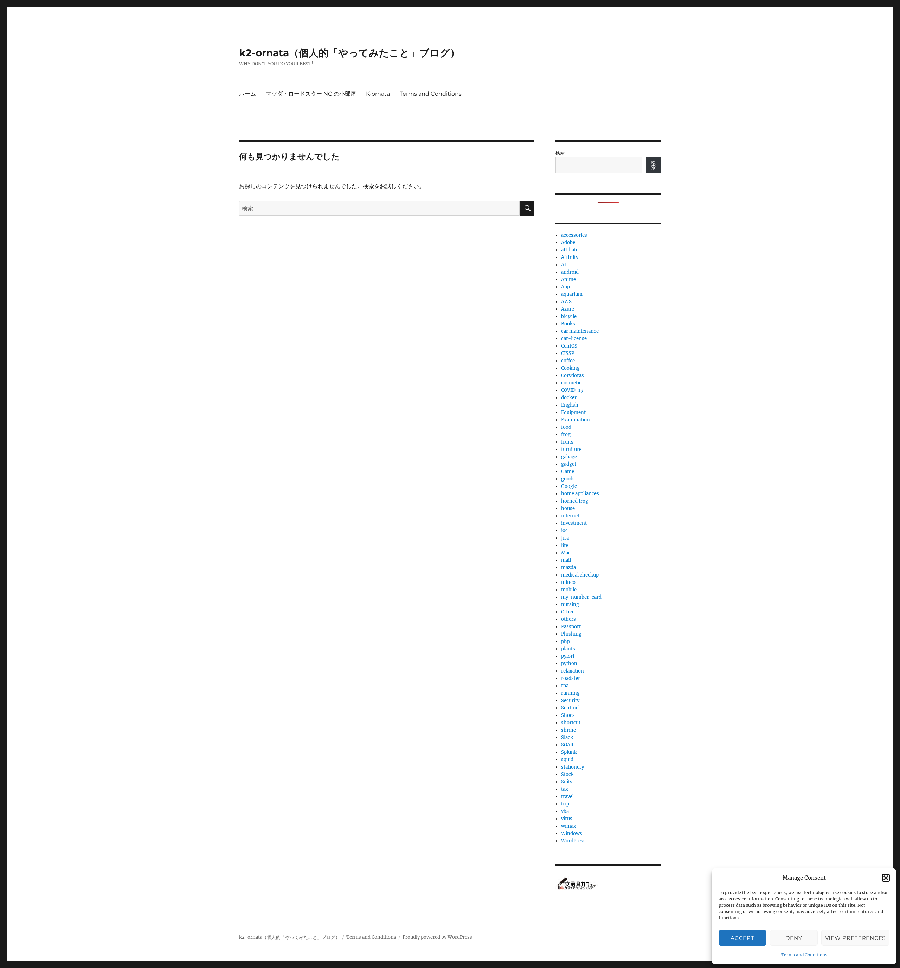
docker (569, 398)
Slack (567, 737)
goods (568, 479)
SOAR (567, 745)
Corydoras (572, 375)
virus (566, 819)
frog (566, 435)
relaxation (572, 671)
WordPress (573, 841)
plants (568, 649)
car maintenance (580, 331)
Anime (568, 279)
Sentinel (570, 708)
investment (574, 523)
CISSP (567, 353)
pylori (567, 656)
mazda (568, 568)
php (565, 641)
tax (564, 789)
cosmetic (571, 383)
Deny (793, 938)
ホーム (247, 93)
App (565, 287)
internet (570, 516)
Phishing (571, 634)
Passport (571, 627)
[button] (885, 877)
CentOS (569, 346)
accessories (574, 235)
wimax (568, 826)
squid (567, 760)
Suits (566, 782)
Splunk (569, 752)
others (568, 619)
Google (569, 486)
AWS (566, 302)
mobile (569, 590)
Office (567, 612)
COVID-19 (572, 390)
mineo (568, 582)
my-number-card (581, 597)
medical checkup (580, 575)
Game (567, 472)
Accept (742, 938)
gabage (569, 457)
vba (565, 811)
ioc (564, 531)
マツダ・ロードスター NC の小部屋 (311, 93)
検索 (560, 153)
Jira (565, 538)
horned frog (574, 501)
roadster (570, 678)
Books (568, 324)
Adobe (568, 243)
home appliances (580, 494)
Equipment (573, 412)
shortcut (570, 723)
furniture (571, 449)
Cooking (570, 368)
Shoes (568, 715)
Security (570, 700)
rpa (564, 686)
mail (566, 560)
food (566, 427)
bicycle (569, 316)
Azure (567, 309)
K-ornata (378, 93)
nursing (570, 604)
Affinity (569, 257)
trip (565, 804)
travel (567, 797)
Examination (575, 420)
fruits (567, 442)
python (569, 664)
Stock (567, 774)
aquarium (572, 294)
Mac (566, 553)
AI (563, 265)
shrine (568, 730)
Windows (571, 833)
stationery (572, 767)
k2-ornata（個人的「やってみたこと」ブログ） (349, 53)
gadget (568, 464)
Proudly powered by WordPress (437, 937)
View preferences (855, 938)
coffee (568, 361)
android (570, 272)
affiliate (569, 250)
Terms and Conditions (804, 954)
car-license (574, 339)
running (570, 693)
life (564, 545)
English (569, 405)
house (568, 508)
